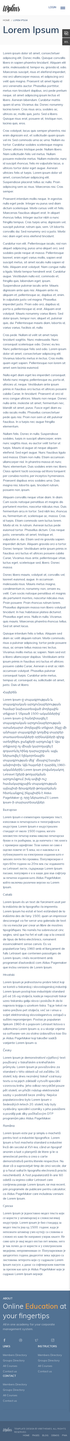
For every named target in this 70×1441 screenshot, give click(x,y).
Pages (35, 1435)
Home (26, 1435)
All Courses (10, 1366)
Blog (45, 1435)
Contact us (10, 1371)
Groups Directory (13, 1360)
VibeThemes (45, 1428)
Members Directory (15, 1355)
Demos (55, 1435)
